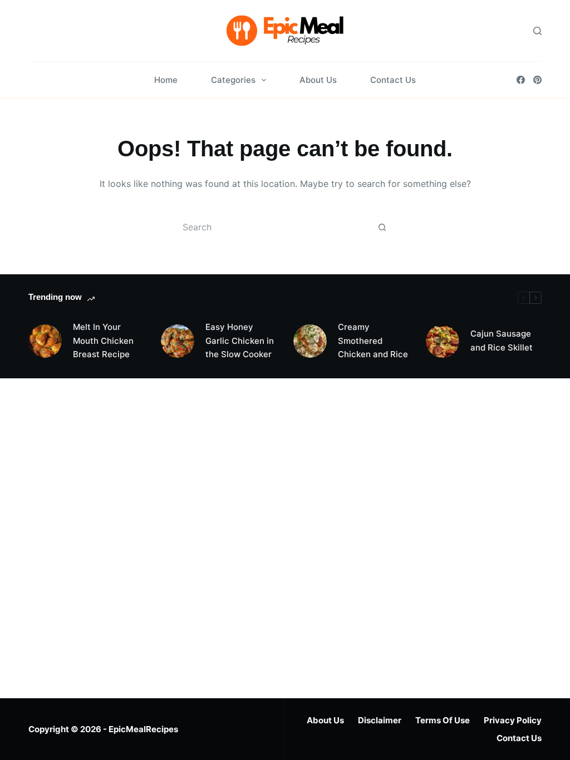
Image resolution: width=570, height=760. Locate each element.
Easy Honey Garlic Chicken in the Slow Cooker (239, 341)
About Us (318, 80)
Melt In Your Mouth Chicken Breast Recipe (103, 341)
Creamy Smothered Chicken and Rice (373, 341)
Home (166, 80)
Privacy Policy (513, 720)
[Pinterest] (537, 80)
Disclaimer (379, 720)
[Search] (537, 31)
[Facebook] (521, 80)
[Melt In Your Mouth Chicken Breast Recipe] (45, 341)
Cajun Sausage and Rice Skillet (501, 340)
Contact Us (393, 80)
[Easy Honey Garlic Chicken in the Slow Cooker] (177, 341)
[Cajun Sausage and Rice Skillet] (442, 341)
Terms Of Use (442, 720)
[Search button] (382, 227)
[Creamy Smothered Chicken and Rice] (310, 341)
